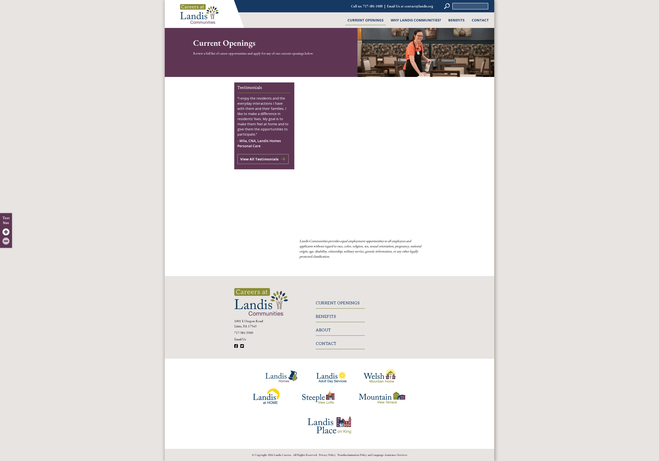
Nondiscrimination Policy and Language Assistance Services (372, 455)
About (323, 330)
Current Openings (366, 20)
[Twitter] (242, 346)
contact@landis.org (418, 6)
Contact (480, 20)
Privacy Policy (327, 455)
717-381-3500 (373, 6)
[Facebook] (236, 346)
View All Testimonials (259, 159)
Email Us (240, 339)
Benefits (456, 20)
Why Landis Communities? (416, 20)
